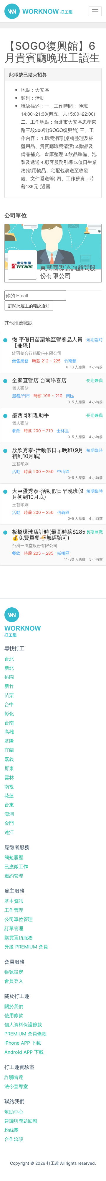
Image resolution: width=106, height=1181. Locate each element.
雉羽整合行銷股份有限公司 (37, 353)
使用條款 (13, 1015)
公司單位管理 (18, 919)
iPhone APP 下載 (22, 1043)
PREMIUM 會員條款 (25, 1034)
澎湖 (9, 814)
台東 (9, 805)
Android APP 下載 (24, 1052)
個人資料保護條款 (23, 1024)
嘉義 (9, 759)
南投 (9, 787)
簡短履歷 (13, 857)
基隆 (9, 741)
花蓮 (9, 795)
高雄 (9, 732)
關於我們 (13, 1006)
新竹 (9, 686)
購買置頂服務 (18, 937)
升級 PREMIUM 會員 (26, 947)
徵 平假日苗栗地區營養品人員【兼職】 (47, 342)
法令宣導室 (16, 1086)
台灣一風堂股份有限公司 (34, 545)
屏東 (9, 768)
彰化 (9, 714)
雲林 (9, 777)
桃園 (9, 677)
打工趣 (38, 11)
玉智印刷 (20, 463)
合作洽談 (13, 1139)
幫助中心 (13, 1112)
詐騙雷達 (13, 1077)
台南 (9, 723)
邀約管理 (13, 876)
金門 (9, 823)
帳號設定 (13, 972)
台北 (9, 659)
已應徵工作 (16, 866)
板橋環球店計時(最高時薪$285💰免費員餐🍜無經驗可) (48, 535)
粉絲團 (11, 1130)
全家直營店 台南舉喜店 (39, 380)
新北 (9, 668)
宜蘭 (9, 750)
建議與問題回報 (20, 1121)
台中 (9, 704)
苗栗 (9, 695)
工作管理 (13, 910)
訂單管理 (13, 928)
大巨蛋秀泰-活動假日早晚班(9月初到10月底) (47, 494)
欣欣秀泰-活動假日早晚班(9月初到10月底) (47, 453)
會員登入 (13, 981)
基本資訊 (13, 901)
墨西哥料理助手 (30, 415)
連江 (9, 832)
